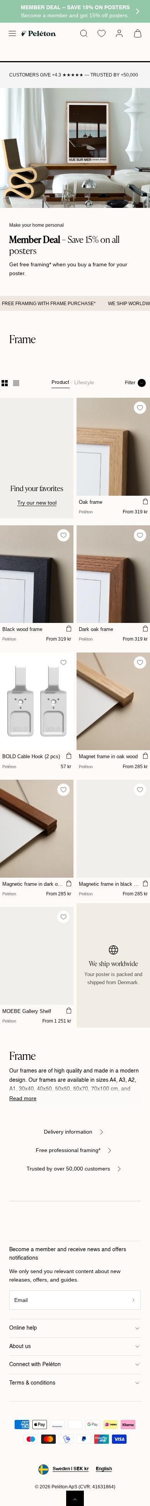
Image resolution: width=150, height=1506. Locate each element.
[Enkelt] (16, 383)
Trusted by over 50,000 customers (68, 1169)
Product (61, 382)
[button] (12, 33)
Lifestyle (84, 382)
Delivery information (68, 1132)
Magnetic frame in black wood (109, 884)
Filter (130, 382)
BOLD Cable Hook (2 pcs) (31, 756)
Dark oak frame (96, 629)
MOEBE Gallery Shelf (26, 1011)
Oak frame (90, 502)
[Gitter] (4, 383)
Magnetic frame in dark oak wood (32, 884)
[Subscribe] (133, 1300)
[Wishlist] (101, 33)
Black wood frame (22, 629)
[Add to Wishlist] (140, 407)
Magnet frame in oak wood (108, 756)
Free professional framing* (68, 1150)
